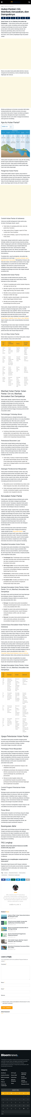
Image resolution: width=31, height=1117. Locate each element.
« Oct (2, 1114)
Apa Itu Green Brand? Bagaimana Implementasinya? (17, 934)
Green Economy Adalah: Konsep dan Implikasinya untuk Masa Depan (17, 922)
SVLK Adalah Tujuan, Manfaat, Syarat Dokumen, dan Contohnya (18, 940)
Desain (2, 1079)
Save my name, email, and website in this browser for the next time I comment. (16, 1002)
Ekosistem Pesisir (13, 872)
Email (3, 989)
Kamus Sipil (14, 1075)
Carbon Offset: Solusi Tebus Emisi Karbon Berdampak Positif (19, 916)
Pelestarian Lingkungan (14, 875)
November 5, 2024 (12, 937)
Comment (4, 964)
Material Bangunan (13, 1080)
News (12, 1083)
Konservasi (4, 875)
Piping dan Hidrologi (23, 1073)
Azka (15, 892)
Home (2, 6)
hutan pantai (22, 872)
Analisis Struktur (5, 1075)
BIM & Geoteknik (5, 1077)
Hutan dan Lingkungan (9, 6)
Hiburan (3, 1082)
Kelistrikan (13, 1077)
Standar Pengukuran (24, 1081)
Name (3, 982)
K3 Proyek (13, 1073)
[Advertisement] (15, 54)
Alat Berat (3, 1073)
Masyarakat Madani (18, 531)
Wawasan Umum (25, 1084)
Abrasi (5, 872)
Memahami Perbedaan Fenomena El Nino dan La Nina (18, 947)
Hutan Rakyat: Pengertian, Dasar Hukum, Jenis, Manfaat (15, 318)
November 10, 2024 (12, 918)
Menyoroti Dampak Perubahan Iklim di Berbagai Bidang (18, 928)
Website (3, 995)
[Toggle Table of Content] (10, 127)
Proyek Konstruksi (24, 1077)
